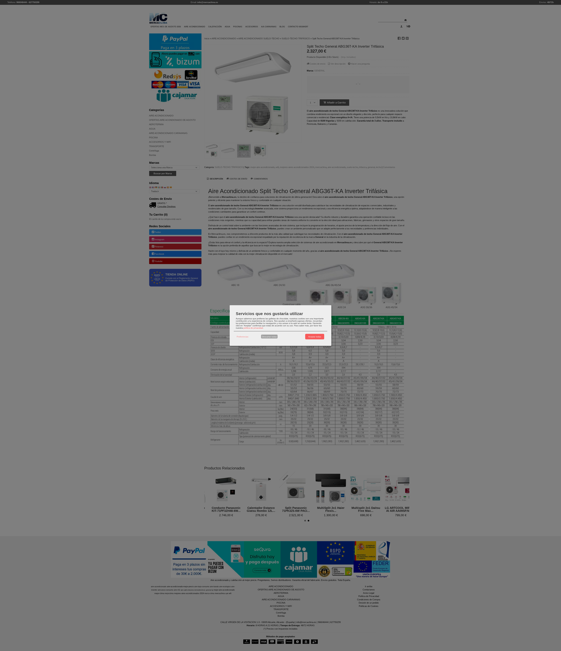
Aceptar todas (314, 336)
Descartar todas (269, 336)
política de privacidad (253, 328)
